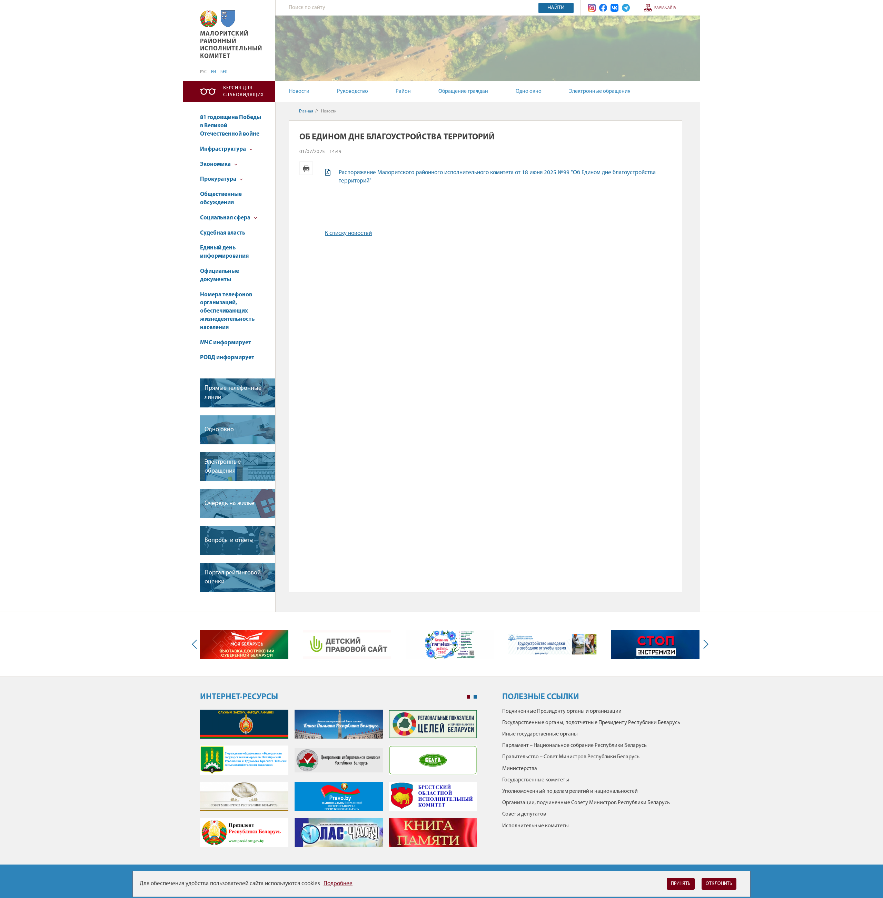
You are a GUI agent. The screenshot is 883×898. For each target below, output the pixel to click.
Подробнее (338, 884)
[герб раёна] (228, 18)
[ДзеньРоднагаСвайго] (450, 644)
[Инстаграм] (592, 8)
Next (704, 644)
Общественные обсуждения (221, 198)
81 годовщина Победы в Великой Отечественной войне (230, 126)
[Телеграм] (626, 8)
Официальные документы (219, 275)
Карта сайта (665, 8)
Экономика (216, 164)
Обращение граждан (463, 91)
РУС (203, 72)
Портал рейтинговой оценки (233, 577)
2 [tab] (475, 697)
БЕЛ (223, 72)
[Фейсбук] (603, 8)
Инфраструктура (223, 149)
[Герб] (208, 18)
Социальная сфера (225, 218)
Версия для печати (306, 168)
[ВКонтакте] (614, 8)
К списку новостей (348, 233)
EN (213, 72)
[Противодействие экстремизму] (655, 644)
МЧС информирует (225, 343)
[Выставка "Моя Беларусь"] (244, 644)
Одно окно (529, 91)
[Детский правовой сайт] (347, 644)
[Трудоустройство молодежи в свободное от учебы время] (552, 644)
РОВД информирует (227, 358)
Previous (196, 644)
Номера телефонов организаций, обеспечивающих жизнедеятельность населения (227, 311)
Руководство (352, 91)
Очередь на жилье (229, 504)
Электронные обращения (600, 91)
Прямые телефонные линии (233, 392)
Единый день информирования (224, 252)
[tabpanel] (338, 782)
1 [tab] (468, 697)
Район (403, 91)
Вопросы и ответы (229, 540)
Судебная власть (222, 233)
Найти (556, 8)
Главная (306, 111)
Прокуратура (218, 179)
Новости (299, 91)
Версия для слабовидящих (243, 92)
